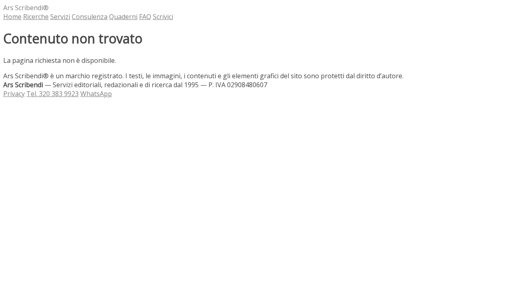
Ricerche (36, 16)
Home (12, 16)
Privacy (14, 93)
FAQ (145, 16)
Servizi (60, 16)
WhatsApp (96, 93)
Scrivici (163, 16)
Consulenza (89, 16)
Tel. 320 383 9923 (52, 93)
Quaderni (123, 16)
